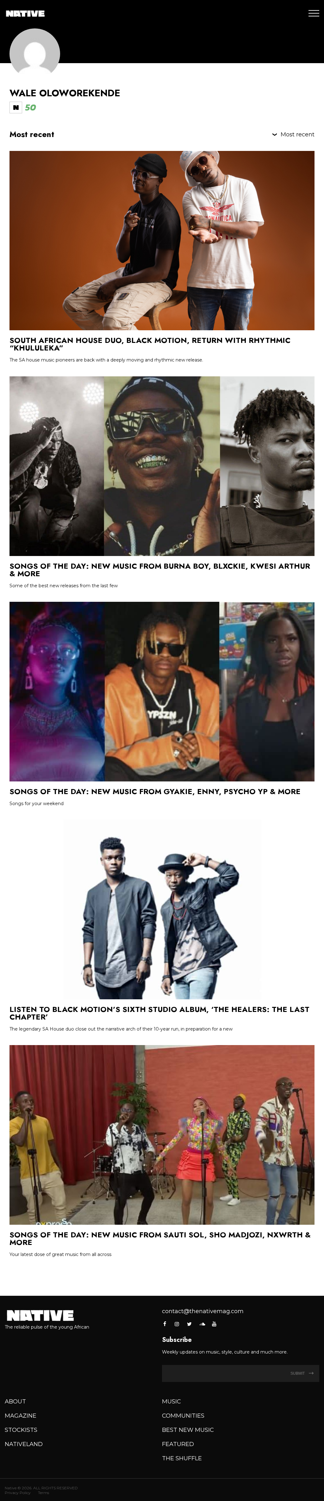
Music (171, 1401)
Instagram (176, 1323)
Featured (178, 1444)
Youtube (214, 1323)
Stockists (21, 1429)
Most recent (298, 134)
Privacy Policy (18, 1492)
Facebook (165, 1323)
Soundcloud (201, 1323)
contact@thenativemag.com (203, 1311)
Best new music (188, 1429)
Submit (298, 1373)
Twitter (189, 1323)
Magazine (20, 1415)
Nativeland (24, 1444)
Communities (183, 1415)
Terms (43, 1492)
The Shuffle (182, 1458)
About (15, 1401)
